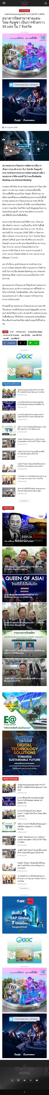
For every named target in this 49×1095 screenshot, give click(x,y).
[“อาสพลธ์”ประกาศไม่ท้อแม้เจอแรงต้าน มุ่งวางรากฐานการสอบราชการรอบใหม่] (9, 480)
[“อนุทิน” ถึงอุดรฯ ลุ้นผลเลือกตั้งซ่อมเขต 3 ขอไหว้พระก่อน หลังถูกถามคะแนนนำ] (9, 467)
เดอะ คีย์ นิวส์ (37, 335)
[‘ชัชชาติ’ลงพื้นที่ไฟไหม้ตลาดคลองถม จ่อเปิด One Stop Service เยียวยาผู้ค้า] (9, 492)
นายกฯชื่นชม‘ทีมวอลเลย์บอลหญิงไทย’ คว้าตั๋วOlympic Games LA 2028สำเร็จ (24, 15)
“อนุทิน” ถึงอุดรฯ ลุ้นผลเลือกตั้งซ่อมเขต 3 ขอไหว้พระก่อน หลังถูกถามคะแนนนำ (31, 865)
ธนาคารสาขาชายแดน (11, 335)
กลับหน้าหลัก (25, 1089)
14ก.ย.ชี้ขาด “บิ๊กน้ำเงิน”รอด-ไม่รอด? (19, 541)
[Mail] (24, 1080)
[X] (30, 1080)
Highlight (5, 397)
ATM (11, 332)
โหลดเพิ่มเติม (24, 501)
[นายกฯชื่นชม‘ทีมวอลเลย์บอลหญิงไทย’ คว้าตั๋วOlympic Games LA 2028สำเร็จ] (9, 405)
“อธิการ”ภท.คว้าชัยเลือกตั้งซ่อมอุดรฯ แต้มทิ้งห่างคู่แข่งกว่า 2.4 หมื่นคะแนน (32, 826)
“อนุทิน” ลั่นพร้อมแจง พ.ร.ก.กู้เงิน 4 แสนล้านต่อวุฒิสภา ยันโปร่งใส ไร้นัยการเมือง (31, 839)
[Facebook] (12, 1080)
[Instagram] (18, 1080)
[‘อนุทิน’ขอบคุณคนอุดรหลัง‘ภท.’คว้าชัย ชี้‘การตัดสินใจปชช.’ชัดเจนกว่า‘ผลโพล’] (9, 393)
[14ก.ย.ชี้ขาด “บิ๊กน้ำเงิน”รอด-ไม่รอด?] (24, 529)
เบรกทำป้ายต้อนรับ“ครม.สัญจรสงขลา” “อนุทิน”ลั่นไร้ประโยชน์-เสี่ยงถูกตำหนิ (32, 813)
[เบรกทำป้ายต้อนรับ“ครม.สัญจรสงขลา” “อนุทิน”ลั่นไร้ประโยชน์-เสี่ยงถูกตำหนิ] (9, 418)
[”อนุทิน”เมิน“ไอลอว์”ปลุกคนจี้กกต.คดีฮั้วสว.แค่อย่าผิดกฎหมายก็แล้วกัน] (9, 455)
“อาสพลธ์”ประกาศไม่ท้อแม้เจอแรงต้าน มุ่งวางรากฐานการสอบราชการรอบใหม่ (31, 878)
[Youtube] (37, 1080)
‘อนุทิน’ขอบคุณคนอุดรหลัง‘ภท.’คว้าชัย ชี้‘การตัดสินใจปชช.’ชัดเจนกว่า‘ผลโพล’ (32, 787)
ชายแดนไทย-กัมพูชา (35, 332)
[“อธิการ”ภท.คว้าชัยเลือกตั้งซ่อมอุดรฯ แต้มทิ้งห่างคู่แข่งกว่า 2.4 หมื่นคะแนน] (9, 430)
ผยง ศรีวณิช (26, 335)
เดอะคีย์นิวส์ (15, 338)
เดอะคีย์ (6, 338)
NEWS (4, 446)
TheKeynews (21, 332)
